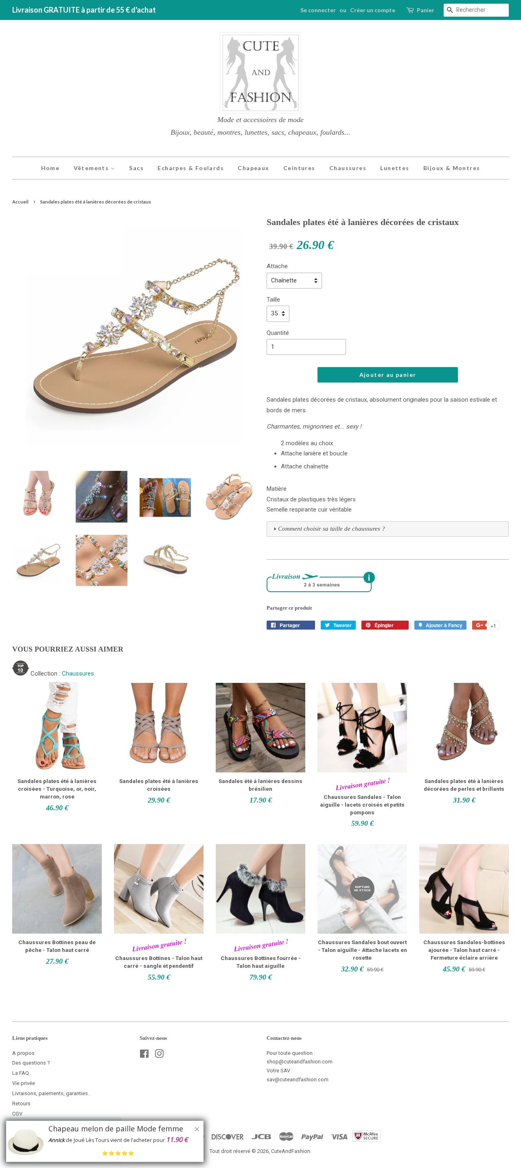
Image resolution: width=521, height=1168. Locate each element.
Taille (273, 299)
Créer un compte (372, 10)
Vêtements (92, 167)
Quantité (278, 333)
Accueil (20, 201)
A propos (23, 1053)
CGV (17, 1114)
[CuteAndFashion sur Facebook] (144, 1055)
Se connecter (318, 10)
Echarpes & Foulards (191, 167)
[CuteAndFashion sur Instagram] (159, 1055)
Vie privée (23, 1083)
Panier (425, 10)
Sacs (136, 167)
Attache (277, 266)
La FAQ (20, 1073)
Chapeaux (253, 167)
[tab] (388, 529)
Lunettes (394, 167)
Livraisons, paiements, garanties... (52, 1093)
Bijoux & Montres (451, 167)
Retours (21, 1103)
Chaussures (347, 167)
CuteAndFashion (290, 1151)
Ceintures (299, 167)
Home (50, 167)
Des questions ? (31, 1063)
